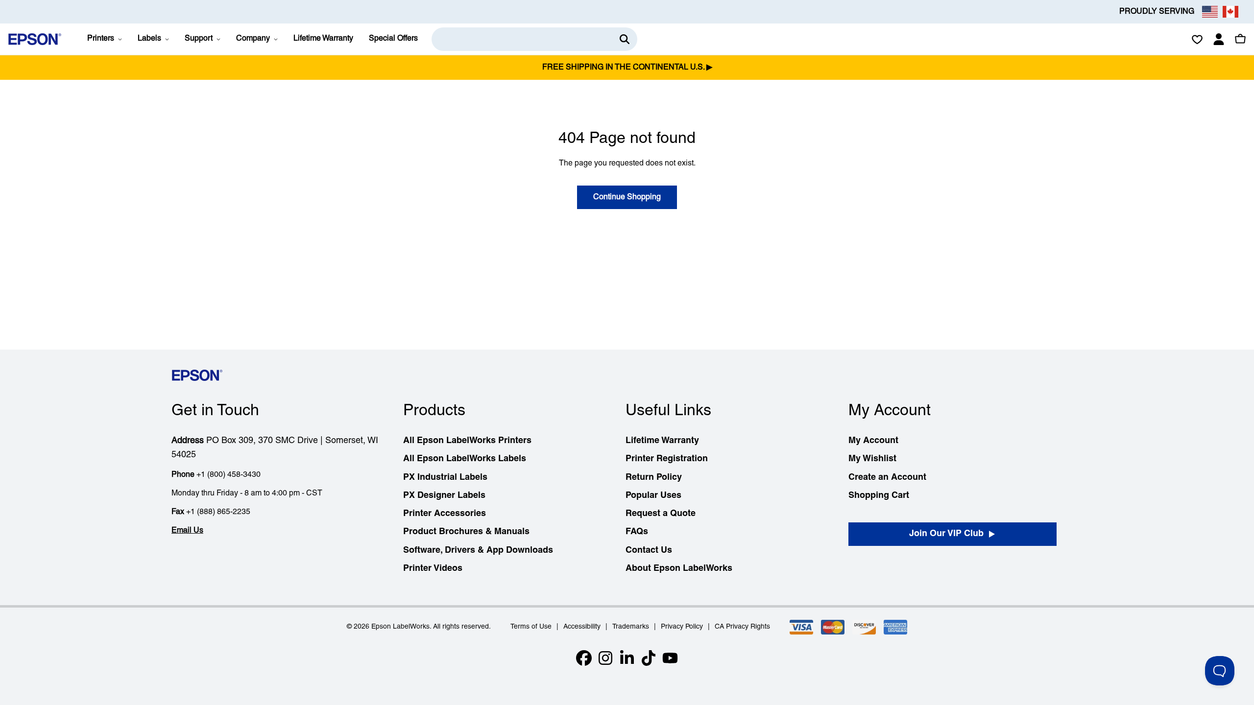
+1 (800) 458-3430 (228, 474)
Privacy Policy (682, 627)
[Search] (624, 39)
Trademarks (630, 627)
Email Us (187, 530)
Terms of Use (531, 627)
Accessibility (582, 627)
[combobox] (534, 39)
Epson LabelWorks (400, 627)
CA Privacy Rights (742, 627)
